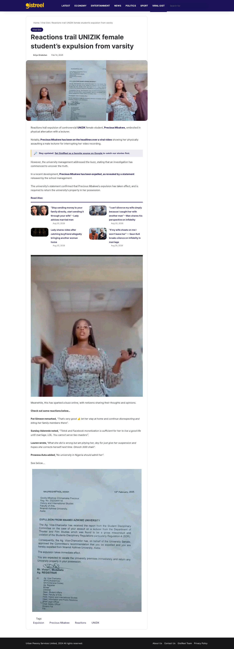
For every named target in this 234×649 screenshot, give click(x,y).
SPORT (144, 5)
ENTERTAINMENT (100, 5)
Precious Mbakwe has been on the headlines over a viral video (76, 139)
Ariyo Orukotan (40, 55)
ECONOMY (80, 5)
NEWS (117, 5)
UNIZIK (81, 127)
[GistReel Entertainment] (35, 6)
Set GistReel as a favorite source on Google (79, 153)
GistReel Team (185, 643)
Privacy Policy (200, 643)
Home (36, 22)
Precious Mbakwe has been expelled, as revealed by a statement (96, 174)
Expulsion (38, 622)
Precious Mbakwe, (115, 127)
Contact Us (169, 643)
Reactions (80, 622)
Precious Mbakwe (60, 622)
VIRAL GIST (158, 5)
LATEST (66, 5)
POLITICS (131, 5)
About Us (157, 643)
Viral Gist (45, 22)
